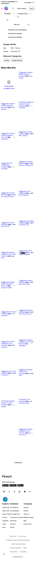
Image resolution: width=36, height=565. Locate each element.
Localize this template (15, 37)
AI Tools (4, 517)
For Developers (14, 511)
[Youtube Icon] (25, 491)
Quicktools (13, 520)
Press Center (28, 524)
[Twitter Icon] (9, 491)
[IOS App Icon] (5, 486)
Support (26, 507)
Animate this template (15, 33)
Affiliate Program (29, 517)
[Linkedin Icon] (19, 491)
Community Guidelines (15, 548)
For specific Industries (17, 517)
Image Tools (6, 507)
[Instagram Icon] (14, 491)
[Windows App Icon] (20, 486)
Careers (26, 511)
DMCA (25, 548)
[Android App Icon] (13, 486)
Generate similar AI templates (17, 30)
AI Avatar (13, 524)
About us (26, 514)
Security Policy (14, 551)
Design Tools (6, 514)
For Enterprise (14, 507)
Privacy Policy (22, 536)
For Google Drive (15, 514)
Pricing (12, 527)
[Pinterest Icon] (30, 491)
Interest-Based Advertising (18, 544)
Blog (25, 520)
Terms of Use (13, 536)
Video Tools (5, 511)
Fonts (4, 527)
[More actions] (32, 76)
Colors (4, 524)
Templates (5, 520)
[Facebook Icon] (4, 491)
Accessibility (23, 551)
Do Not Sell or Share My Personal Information (18, 540)
